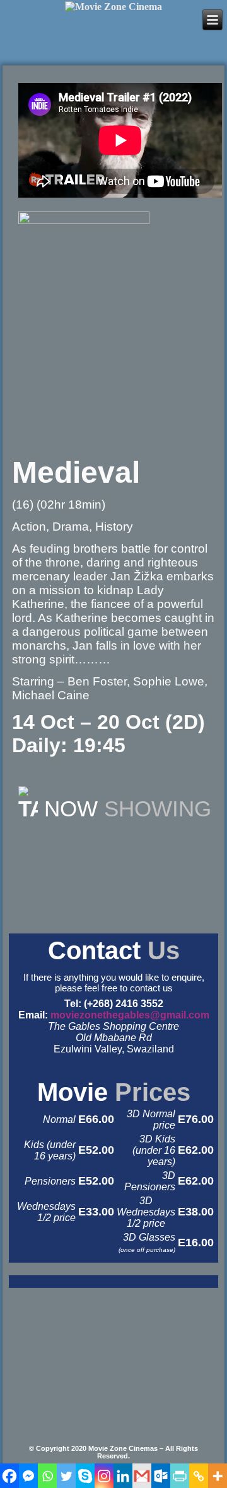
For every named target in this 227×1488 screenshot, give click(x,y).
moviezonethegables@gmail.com (129, 1015)
